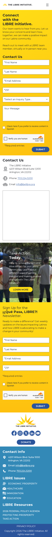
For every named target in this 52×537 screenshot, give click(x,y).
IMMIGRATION (15, 493)
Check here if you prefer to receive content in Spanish (27, 127)
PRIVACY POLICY (26, 526)
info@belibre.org (25, 184)
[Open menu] (47, 5)
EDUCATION (14, 498)
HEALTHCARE (15, 488)
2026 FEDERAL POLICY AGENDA (21, 511)
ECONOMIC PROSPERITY (22, 483)
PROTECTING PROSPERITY (18, 515)
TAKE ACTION (11, 518)
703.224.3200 (25, 178)
